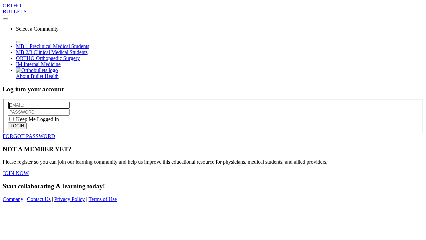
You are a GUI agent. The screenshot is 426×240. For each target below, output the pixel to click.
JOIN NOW (16, 173)
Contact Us (39, 199)
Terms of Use (103, 199)
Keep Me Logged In (37, 119)
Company (13, 199)
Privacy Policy (69, 199)
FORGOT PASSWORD (29, 136)
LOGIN (17, 125)
